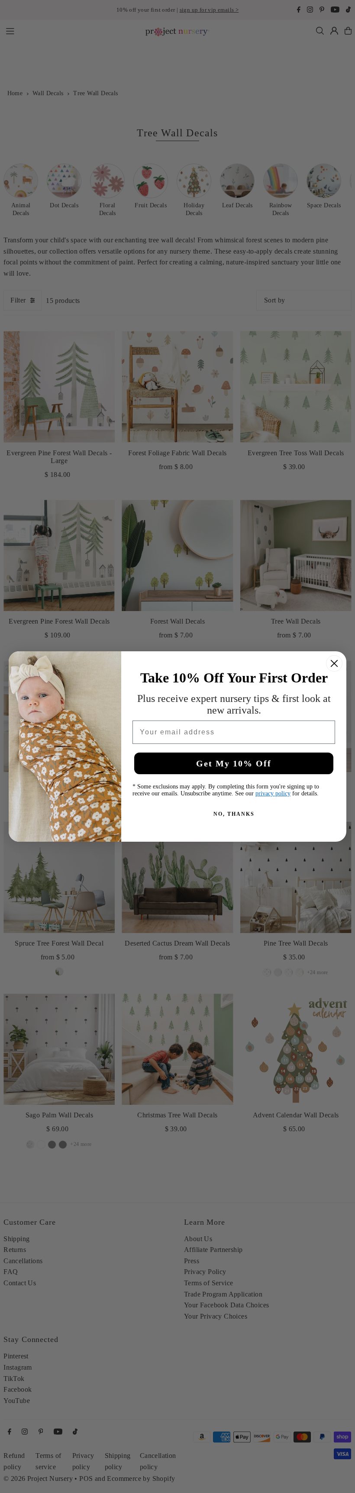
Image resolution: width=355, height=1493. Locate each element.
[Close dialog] (334, 663)
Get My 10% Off (233, 763)
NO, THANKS (234, 814)
